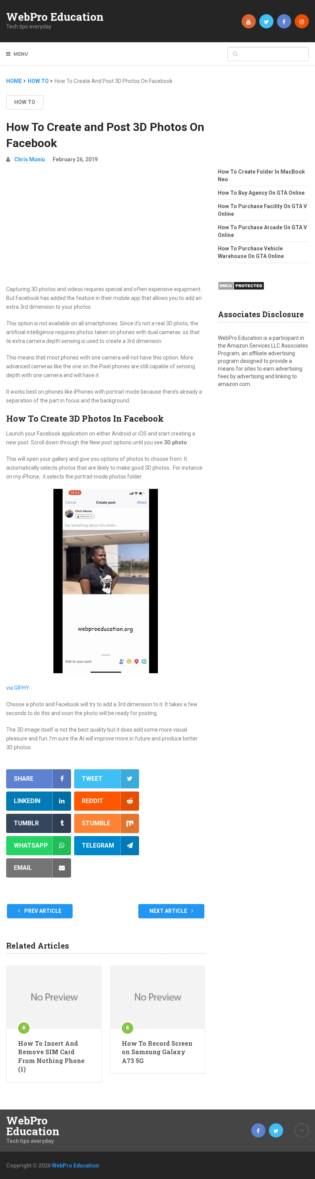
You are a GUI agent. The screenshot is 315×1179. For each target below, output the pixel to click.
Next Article (168, 911)
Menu (20, 54)
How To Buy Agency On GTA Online (261, 193)
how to (24, 102)
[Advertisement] (105, 227)
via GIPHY (17, 688)
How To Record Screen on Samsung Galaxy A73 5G (157, 1052)
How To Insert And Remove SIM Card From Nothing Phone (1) (51, 1056)
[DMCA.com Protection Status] (241, 292)
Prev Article (42, 911)
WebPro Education (55, 17)
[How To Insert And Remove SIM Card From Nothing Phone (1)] (53, 996)
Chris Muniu (29, 159)
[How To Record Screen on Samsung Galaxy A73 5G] (157, 996)
